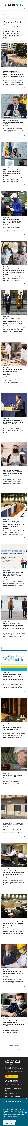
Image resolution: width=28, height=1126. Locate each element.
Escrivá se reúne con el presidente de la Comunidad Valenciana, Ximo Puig (12, 727)
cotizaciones (7, 27)
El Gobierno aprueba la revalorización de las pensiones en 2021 (13, 122)
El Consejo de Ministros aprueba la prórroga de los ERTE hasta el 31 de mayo (12, 221)
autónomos (7, 24)
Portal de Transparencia (11, 1093)
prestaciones (15, 33)
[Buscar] (24, 8)
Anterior (8, 1049)
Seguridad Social (12, 22)
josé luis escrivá (11, 31)
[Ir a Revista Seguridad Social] (16, 4)
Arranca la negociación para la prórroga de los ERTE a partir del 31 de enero (13, 923)
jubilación (6, 33)
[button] (24, 88)
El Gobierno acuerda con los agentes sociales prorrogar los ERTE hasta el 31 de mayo (13, 422)
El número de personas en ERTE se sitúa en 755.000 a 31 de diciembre (13, 973)
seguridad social (11, 35)
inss (5, 29)
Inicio (2, 14)
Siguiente (20, 1049)
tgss (5, 38)
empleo (16, 26)
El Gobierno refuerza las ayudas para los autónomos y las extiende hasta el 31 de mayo (13, 171)
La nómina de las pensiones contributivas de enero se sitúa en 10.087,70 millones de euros (13, 270)
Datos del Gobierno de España (12, 1096)
